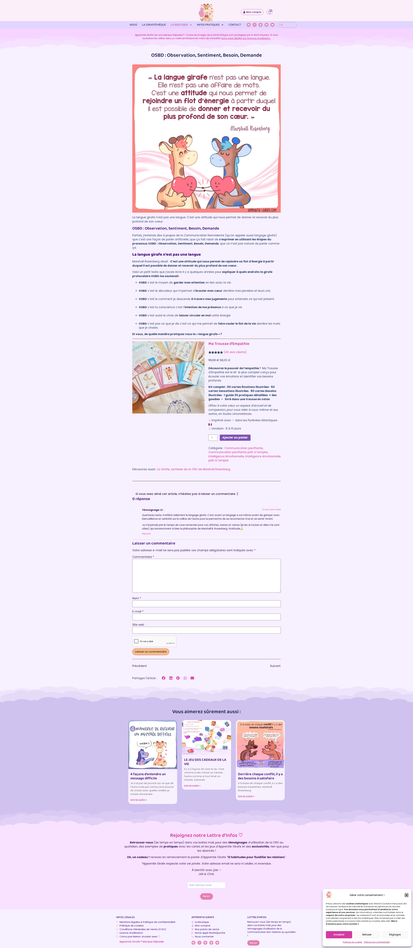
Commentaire (143, 557)
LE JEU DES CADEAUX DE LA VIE (205, 762)
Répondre (146, 533)
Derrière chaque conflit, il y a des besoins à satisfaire (260, 776)
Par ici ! (206, 896)
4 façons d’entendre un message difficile (148, 776)
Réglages (395, 934)
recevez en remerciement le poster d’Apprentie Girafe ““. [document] (206, 857)
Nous (133, 25)
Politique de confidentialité (377, 942)
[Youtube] (272, 25)
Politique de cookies (352, 942)
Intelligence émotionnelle (226, 456)
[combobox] (288, 25)
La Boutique (179, 25)
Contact (235, 25)
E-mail (137, 611)
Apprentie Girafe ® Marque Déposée (141, 941)
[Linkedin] (266, 25)
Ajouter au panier (235, 437)
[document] (206, 864)
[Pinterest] (260, 25)
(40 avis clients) (235, 352)
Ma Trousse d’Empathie (228, 343)
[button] (406, 895)
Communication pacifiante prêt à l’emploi (237, 452)
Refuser (367, 934)
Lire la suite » (138, 800)
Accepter (339, 934)
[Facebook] (249, 25)
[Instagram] (255, 25)
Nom (136, 598)
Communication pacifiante (244, 448)
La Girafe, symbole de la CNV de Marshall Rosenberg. (194, 469)
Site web (138, 624)
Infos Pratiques (208, 25)
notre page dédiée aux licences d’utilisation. (246, 38)
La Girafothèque (154, 25)
